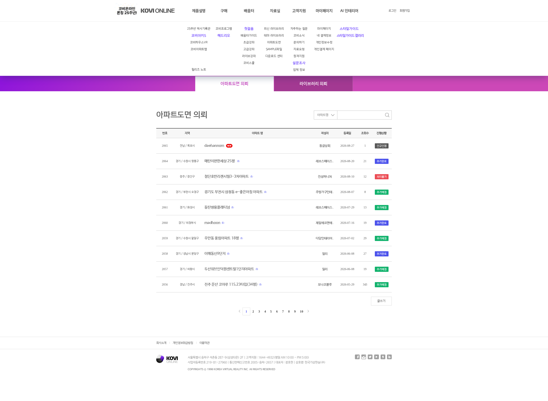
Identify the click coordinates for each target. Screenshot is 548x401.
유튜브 (376, 357)
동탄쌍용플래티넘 (217, 207)
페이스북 (357, 357)
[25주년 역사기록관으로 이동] (126, 10)
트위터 (370, 357)
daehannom (214, 146)
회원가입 (405, 10)
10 (301, 311)
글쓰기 (381, 301)
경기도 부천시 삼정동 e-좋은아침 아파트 (233, 192)
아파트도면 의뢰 (234, 83)
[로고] (167, 359)
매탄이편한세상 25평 (220, 161)
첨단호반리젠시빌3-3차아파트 (226, 177)
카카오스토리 (383, 357)
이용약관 (205, 343)
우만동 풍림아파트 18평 (221, 238)
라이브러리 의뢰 (313, 83)
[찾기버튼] (387, 115)
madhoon (212, 223)
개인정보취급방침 (183, 343)
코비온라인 (158, 11)
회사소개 (161, 343)
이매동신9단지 (215, 254)
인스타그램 (363, 357)
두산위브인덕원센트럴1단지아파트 (229, 269)
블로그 (389, 357)
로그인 (392, 10)
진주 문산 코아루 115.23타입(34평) (231, 285)
